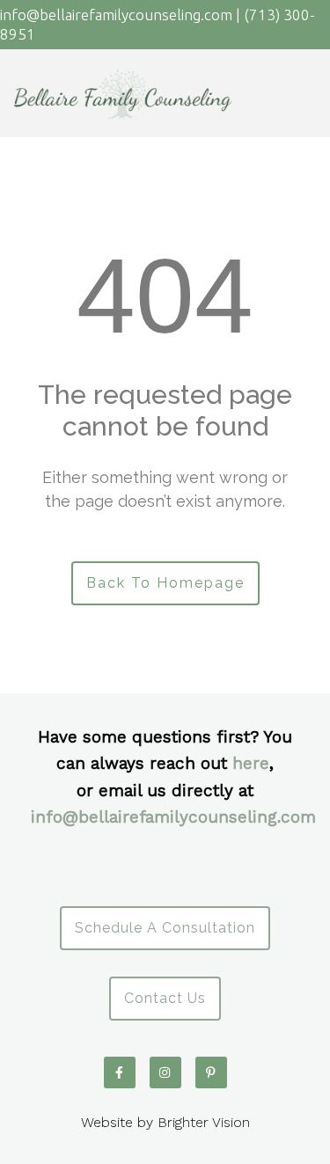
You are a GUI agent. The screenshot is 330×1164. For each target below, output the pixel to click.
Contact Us (165, 998)
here (250, 763)
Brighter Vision (204, 1122)
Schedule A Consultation (165, 927)
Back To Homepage (165, 583)
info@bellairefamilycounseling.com (173, 817)
